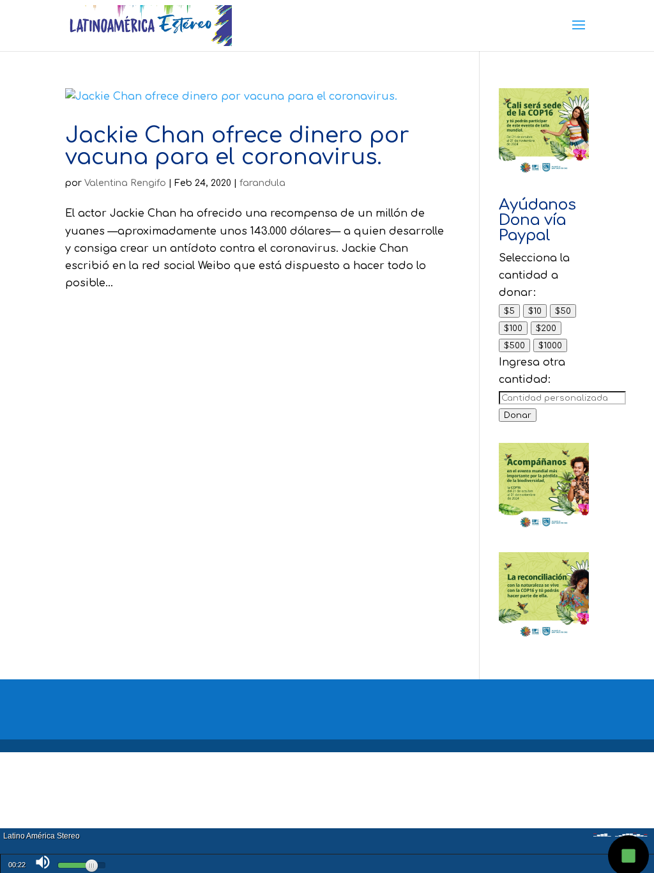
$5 (509, 311)
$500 (514, 345)
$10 (535, 311)
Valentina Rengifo (125, 183)
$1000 (550, 345)
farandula (262, 183)
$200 (546, 328)
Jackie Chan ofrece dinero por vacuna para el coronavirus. (237, 146)
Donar (517, 415)
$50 (563, 311)
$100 (513, 328)
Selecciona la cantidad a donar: (534, 275)
